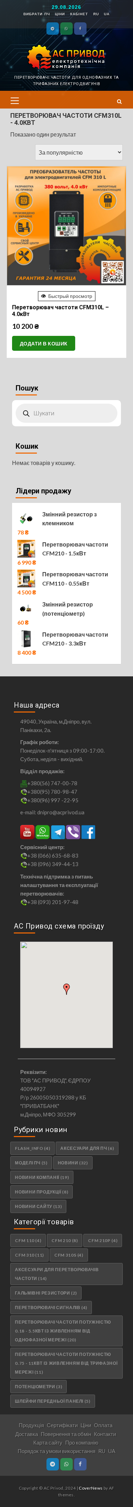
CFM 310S (68, 1255)
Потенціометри (38, 1386)
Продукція (31, 1425)
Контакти (105, 1434)
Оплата (103, 1425)
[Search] (117, 101)
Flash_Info (32, 1148)
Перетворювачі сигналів (51, 1307)
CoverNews (90, 1488)
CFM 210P (102, 1240)
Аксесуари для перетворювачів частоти (57, 1274)
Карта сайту (47, 1442)
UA (107, 14)
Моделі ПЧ (31, 1162)
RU (96, 14)
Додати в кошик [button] (44, 343)
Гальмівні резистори (46, 1293)
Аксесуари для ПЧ (87, 1148)
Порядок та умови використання (56, 1451)
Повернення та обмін (66, 1434)
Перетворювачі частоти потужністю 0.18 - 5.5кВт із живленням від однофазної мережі (63, 1330)
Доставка (26, 1434)
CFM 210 (64, 1240)
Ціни (60, 14)
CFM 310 (29, 1255)
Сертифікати (62, 1425)
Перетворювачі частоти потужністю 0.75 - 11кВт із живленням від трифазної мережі (66, 1363)
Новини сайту (38, 1206)
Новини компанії (42, 1177)
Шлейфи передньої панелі (52, 1401)
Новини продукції (41, 1192)
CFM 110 (28, 1240)
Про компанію (81, 1442)
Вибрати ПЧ (36, 14)
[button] (15, 100)
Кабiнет (79, 14)
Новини (73, 1162)
